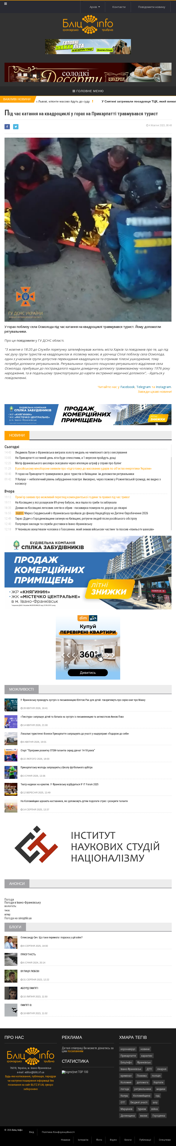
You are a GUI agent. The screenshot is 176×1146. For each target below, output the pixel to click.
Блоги (128, 1139)
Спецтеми (165, 1139)
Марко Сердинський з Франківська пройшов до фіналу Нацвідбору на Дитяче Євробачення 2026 (82, 513)
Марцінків (126, 1109)
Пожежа (142, 1075)
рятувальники (142, 1089)
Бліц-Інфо (126, 1062)
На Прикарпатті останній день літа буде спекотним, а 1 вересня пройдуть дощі (65, 458)
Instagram (163, 387)
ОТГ (123, 1102)
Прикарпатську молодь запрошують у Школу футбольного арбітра (57, 767)
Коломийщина (141, 1095)
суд (157, 1095)
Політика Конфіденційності (58, 1132)
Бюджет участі (138, 1102)
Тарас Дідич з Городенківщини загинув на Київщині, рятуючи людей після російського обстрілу (76, 518)
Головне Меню (89, 91)
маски (143, 1115)
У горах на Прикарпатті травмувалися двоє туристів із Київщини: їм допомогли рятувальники (74, 474)
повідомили (26, 340)
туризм (142, 1109)
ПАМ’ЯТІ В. (26, 1005)
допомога (142, 1082)
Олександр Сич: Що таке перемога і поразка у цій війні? (51, 937)
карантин (146, 1055)
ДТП (149, 1069)
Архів (94, 7)
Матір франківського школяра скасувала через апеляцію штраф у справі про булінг (68, 463)
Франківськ (144, 1062)
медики (160, 1089)
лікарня (161, 1069)
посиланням (75, 1051)
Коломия (126, 1082)
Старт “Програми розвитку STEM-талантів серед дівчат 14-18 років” (58, 750)
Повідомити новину (151, 7)
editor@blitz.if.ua (34, 1072)
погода (125, 1089)
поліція (156, 1075)
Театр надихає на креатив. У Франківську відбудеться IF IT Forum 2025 (60, 784)
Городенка (159, 1115)
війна (154, 1109)
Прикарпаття (128, 1055)
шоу (155, 1102)
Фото (99, 1139)
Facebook (127, 387)
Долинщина (128, 1115)
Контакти (119, 7)
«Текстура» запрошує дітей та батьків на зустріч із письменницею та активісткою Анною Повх (72, 716)
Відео (113, 1139)
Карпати (158, 1082)
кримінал (126, 1075)
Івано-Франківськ (131, 1069)
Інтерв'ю (83, 1139)
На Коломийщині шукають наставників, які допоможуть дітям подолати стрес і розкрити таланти (74, 801)
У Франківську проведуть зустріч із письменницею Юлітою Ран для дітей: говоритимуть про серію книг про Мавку (83, 700)
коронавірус (128, 1049)
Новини (65, 1139)
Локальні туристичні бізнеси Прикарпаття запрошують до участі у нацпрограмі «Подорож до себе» (75, 733)
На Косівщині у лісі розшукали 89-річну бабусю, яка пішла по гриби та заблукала (66, 502)
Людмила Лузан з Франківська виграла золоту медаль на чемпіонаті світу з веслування (71, 452)
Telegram (143, 387)
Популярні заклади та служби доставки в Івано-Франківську (53, 524)
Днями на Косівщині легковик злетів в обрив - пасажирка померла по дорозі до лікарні (71, 508)
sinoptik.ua (25, 918)
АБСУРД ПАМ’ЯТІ (29, 988)
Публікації (145, 1139)
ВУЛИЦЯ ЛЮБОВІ (30, 971)
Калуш (124, 1095)
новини (145, 1049)
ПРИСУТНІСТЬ (28, 954)
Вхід (31, 1132)
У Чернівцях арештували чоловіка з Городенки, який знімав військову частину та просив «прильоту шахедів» (84, 529)
